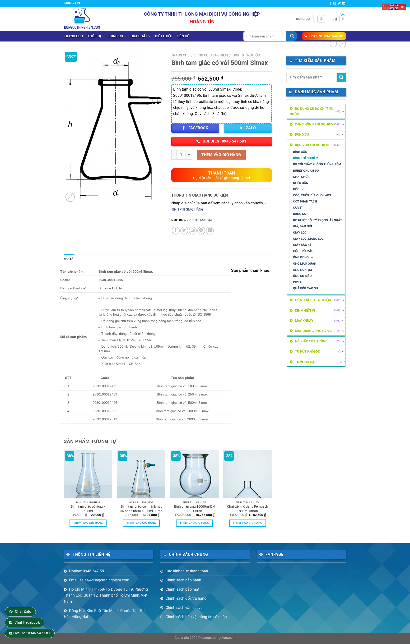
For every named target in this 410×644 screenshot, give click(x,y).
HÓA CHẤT (138, 36)
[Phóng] (70, 197)
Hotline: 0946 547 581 (87, 571)
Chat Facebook (27, 622)
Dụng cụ (303, 19)
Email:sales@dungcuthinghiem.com (99, 580)
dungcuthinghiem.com (218, 638)
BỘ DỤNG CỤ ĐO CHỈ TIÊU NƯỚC (311, 111)
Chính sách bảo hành (183, 580)
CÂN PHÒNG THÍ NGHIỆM (314, 124)
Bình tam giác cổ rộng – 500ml (88, 509)
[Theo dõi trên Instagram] (334, 3)
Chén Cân (300, 183)
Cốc (296, 189)
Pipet (297, 282)
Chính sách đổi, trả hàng (186, 598)
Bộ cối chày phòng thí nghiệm (317, 164)
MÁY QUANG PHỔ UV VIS (313, 331)
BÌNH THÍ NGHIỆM (305, 158)
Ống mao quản (304, 263)
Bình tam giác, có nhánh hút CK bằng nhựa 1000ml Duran (141, 509)
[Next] (271, 492)
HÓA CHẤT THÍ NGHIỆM (313, 300)
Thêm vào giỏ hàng (221, 154)
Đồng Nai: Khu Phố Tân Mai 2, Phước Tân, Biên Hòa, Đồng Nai (106, 613)
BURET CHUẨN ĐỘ (306, 170)
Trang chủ (73, 36)
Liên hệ (183, 36)
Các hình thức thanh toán (187, 571)
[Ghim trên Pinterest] (201, 231)
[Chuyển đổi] (343, 111)
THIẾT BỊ (94, 36)
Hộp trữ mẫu (303, 251)
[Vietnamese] (402, 6)
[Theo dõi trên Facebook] (330, 3)
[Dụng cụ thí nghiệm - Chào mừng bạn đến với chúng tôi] (82, 18)
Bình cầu (300, 152)
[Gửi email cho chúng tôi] (343, 3)
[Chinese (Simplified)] (386, 6)
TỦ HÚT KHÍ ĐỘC (307, 351)
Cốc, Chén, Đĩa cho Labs (312, 195)
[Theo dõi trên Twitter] (339, 3)
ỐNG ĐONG (301, 257)
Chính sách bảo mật (182, 589)
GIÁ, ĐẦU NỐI (302, 226)
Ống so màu (302, 276)
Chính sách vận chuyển (185, 607)
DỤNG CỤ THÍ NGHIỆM (312, 145)
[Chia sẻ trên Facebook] (176, 231)
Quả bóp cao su (305, 288)
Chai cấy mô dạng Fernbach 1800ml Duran (247, 509)
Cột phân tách (305, 201)
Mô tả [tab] (69, 259)
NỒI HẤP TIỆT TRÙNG (311, 341)
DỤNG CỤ (115, 36)
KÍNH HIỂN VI (305, 310)
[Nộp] (292, 36)
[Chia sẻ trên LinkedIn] (210, 231)
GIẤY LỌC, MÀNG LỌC (308, 238)
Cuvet (298, 207)
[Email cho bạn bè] (193, 231)
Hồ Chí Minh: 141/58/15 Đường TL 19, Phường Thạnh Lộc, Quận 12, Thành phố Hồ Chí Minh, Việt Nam (106, 595)
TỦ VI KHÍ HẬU (306, 362)
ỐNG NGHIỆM (302, 269)
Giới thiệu (163, 36)
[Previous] (64, 492)
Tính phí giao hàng (187, 209)
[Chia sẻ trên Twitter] (184, 231)
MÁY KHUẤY (304, 320)
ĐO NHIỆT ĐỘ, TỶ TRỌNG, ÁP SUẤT (317, 220)
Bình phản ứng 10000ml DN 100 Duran (194, 509)
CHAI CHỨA (301, 177)
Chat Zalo (23, 611)
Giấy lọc (300, 232)
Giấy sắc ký (302, 245)
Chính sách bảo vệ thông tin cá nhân (196, 617)
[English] (394, 6)
